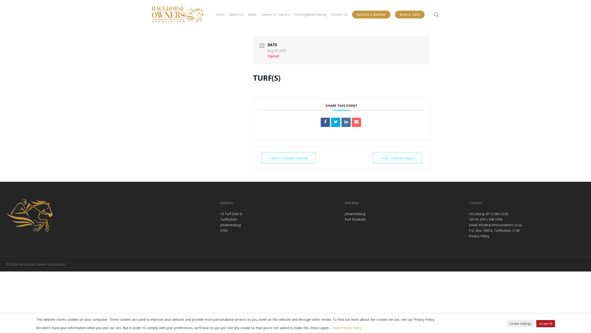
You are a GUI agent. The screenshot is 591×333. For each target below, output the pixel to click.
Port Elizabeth (355, 219)
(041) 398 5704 (491, 219)
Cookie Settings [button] (520, 323)
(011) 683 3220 (497, 214)
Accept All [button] (545, 323)
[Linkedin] (346, 122)
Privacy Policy (479, 236)
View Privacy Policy (347, 327)
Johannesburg (355, 214)
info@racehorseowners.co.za (500, 225)
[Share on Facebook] (325, 122)
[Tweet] (335, 122)
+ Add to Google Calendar (288, 158)
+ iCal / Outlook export (397, 158)
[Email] (356, 122)
